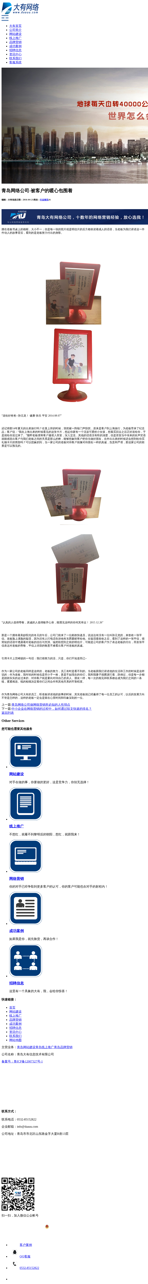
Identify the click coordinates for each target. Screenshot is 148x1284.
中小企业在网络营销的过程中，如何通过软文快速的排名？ (52, 708)
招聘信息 (15, 50)
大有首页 (15, 25)
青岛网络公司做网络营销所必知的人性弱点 (41, 704)
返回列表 (8, 712)
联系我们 (15, 58)
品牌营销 (15, 42)
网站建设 (15, 34)
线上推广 (15, 38)
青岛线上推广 (44, 1047)
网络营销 (16, 879)
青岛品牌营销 (63, 1047)
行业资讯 (44, 200)
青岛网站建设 (26, 1047)
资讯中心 (15, 54)
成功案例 (15, 46)
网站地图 (15, 1040)
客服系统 (15, 62)
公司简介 (15, 30)
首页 (12, 1007)
